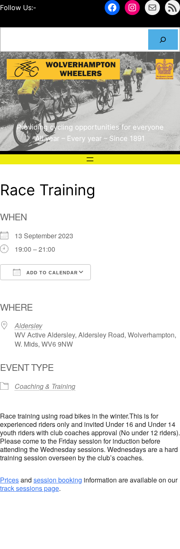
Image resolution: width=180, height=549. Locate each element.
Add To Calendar (51, 272)
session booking (57, 480)
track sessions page (29, 488)
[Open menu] (90, 159)
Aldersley (28, 325)
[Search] (163, 39)
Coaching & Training (45, 386)
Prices (9, 480)
